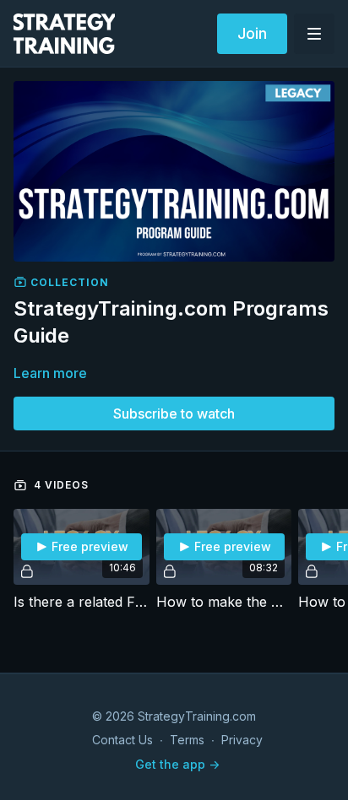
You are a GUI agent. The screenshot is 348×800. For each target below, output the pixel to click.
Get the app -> (177, 764)
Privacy (242, 739)
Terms (187, 739)
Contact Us (122, 739)
